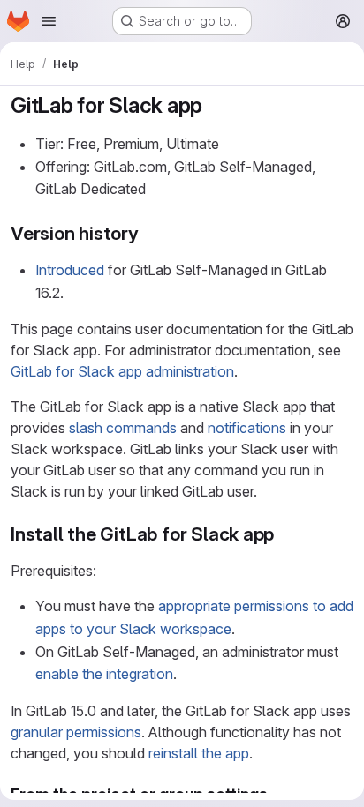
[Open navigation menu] (48, 21)
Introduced (69, 270)
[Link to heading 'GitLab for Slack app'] (213, 105)
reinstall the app (198, 753)
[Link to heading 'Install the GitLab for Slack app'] (284, 534)
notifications (247, 428)
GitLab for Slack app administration (122, 371)
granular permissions (76, 732)
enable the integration (104, 674)
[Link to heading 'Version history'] (149, 233)
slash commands (123, 428)
